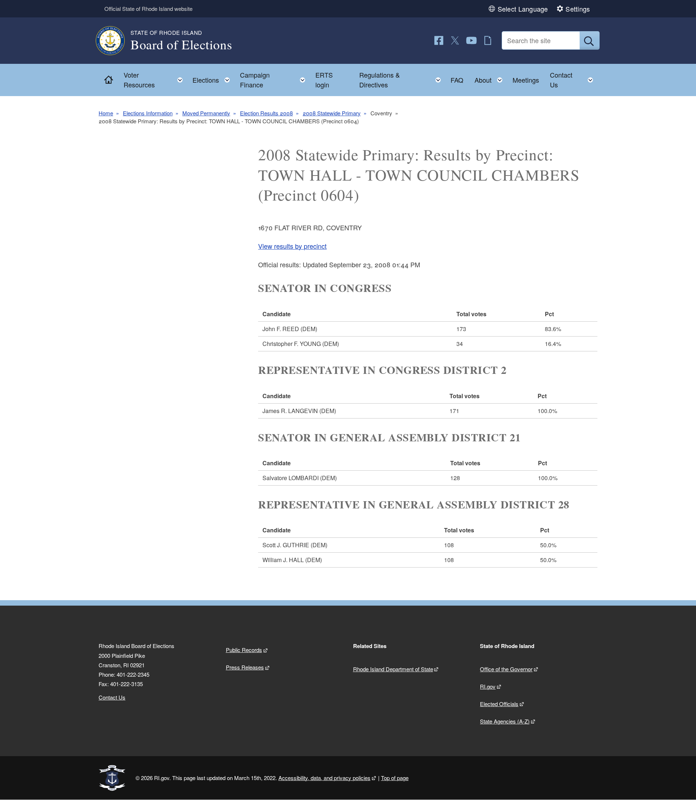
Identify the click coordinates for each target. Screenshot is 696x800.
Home (106, 113)
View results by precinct (292, 246)
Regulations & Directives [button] (402, 79)
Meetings (526, 79)
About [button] (491, 78)
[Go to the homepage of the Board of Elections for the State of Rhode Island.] (114, 40)
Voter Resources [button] (155, 79)
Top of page (395, 778)
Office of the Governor (506, 669)
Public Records (244, 649)
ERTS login (324, 79)
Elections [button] (213, 78)
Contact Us (112, 697)
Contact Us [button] (573, 79)
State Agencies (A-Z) (505, 721)
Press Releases (245, 667)
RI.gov (488, 686)
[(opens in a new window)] (439, 40)
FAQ (457, 79)
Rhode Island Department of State (393, 669)
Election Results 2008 (266, 113)
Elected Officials (499, 704)
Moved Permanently (206, 113)
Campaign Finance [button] (275, 79)
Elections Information (148, 113)
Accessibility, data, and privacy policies (324, 778)
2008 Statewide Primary (332, 113)
